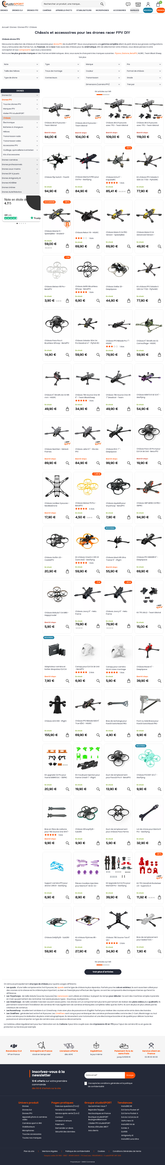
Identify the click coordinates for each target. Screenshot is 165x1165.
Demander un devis (64, 1128)
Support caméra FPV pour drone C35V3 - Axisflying (56, 884)
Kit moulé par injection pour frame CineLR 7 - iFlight (87, 776)
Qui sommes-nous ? (97, 1106)
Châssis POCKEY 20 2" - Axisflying (147, 776)
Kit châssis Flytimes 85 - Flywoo (86, 938)
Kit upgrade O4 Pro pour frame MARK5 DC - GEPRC (56, 776)
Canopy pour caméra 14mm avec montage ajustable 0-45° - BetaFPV (117, 668)
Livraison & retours (63, 1120)
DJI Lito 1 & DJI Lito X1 (129, 1117)
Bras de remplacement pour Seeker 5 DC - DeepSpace (147, 938)
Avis (122, 183)
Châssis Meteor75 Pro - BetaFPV (85, 504)
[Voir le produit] (67, 137)
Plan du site (29, 1151)
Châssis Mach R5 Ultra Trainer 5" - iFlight (116, 558)
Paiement (59, 1124)
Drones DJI (17, 10)
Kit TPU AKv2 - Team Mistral (149, 612)
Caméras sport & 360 (32, 1123)
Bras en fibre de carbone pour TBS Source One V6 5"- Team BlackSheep (57, 830)
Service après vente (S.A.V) (67, 1113)
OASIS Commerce (88, 1162)
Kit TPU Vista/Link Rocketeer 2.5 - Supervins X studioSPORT (149, 884)
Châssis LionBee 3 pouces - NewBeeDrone (57, 504)
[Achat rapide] (67, 191)
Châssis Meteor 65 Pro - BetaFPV (55, 287)
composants (25, 50)
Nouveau (148, 10)
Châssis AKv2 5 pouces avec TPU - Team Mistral (117, 124)
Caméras (47, 10)
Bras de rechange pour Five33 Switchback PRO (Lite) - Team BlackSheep (117, 722)
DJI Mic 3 (125, 1128)
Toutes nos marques (31, 1138)
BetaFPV (133, 53)
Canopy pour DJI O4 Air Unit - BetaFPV (87, 667)
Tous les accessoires (31, 1134)
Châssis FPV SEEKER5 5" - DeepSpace (147, 558)
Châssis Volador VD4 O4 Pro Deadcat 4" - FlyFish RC (87, 341)
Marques (134, 10)
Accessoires (119, 10)
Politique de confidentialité (77, 1151)
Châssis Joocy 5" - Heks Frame (85, 612)
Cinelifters (60, 1013)
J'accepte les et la (110, 1085)
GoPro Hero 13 (127, 1120)
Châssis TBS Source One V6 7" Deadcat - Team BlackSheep (118, 396)
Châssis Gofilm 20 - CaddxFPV (53, 558)
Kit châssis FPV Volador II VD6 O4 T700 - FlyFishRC (147, 178)
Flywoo (118, 53)
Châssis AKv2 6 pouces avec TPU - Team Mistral (148, 124)
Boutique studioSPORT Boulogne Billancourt (98, 1118)
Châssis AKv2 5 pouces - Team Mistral (56, 124)
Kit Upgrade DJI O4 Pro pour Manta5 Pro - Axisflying (118, 884)
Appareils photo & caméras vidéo (34, 1118)
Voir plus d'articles (103, 972)
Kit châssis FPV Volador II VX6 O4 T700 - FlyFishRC (147, 287)
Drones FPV (32, 10)
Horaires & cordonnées (65, 1109)
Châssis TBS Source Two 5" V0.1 (118, 938)
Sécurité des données (65, 1131)
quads (61, 987)
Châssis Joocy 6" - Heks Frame (116, 612)
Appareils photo (64, 10)
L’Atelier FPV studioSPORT (99, 1123)
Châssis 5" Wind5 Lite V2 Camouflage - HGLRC (147, 342)
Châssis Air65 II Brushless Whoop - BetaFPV (86, 287)
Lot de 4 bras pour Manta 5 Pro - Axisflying (149, 830)
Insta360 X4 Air (128, 1124)
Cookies (101, 1151)
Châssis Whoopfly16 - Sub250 (85, 830)
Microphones (102, 10)
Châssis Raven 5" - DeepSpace (145, 668)
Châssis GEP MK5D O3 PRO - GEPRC (149, 504)
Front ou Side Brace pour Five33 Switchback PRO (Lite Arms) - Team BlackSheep (147, 722)
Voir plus (82, 57)
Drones (4, 10)
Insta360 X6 (126, 1106)
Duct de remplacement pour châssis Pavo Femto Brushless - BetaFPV (117, 830)
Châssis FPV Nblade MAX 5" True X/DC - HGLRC (87, 722)
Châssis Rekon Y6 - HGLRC (87, 232)
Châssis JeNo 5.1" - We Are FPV (86, 450)
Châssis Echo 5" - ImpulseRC (113, 178)
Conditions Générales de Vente (127, 1151)
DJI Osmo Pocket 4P (130, 1109)
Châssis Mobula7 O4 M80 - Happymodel (57, 613)
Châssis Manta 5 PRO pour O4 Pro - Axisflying (87, 178)
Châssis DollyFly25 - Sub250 (57, 937)
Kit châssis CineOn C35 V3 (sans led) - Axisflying (87, 558)
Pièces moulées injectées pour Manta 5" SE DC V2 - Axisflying (86, 884)
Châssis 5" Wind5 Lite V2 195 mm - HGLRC (57, 396)
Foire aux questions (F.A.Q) (67, 1106)
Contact (59, 1117)
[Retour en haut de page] (161, 812)
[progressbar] (103, 94)
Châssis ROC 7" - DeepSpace (113, 450)
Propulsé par (75, 1162)
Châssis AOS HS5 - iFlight (56, 721)
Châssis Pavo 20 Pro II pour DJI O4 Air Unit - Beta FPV (148, 450)
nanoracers (62, 996)
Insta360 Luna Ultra (130, 1139)
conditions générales (110, 1083)
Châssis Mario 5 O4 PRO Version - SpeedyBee (116, 233)
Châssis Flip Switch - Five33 (57, 177)
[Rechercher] (102, 3)
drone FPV (57, 44)
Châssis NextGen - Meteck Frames (56, 450)
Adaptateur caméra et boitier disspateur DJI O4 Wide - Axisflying (56, 667)
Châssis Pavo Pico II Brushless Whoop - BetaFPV (57, 341)
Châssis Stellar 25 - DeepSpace (114, 287)
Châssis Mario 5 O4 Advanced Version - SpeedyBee (146, 233)
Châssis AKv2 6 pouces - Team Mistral (86, 124)
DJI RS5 (124, 1131)
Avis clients (93, 1130)
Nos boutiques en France (99, 1113)
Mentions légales (50, 1151)
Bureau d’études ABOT (98, 1126)
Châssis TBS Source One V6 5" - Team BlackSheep (87, 396)
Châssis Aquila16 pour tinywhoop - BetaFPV (116, 504)
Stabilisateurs (83, 10)
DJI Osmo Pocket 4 (129, 1113)
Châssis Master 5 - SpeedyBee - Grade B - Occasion (55, 232)
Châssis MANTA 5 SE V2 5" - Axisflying (148, 396)
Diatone (125, 53)
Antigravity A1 (127, 1135)
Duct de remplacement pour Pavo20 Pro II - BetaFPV (118, 776)
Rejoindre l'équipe (96, 1109)
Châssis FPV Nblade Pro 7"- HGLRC (118, 342)
